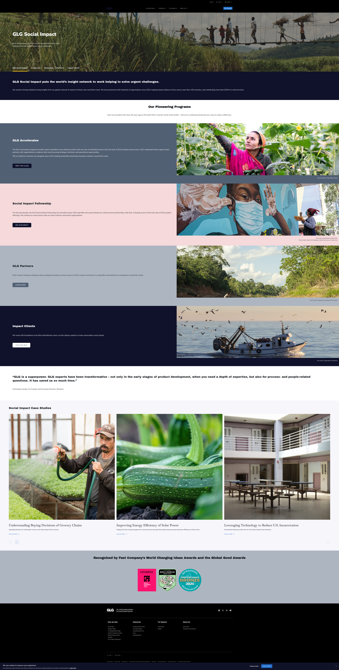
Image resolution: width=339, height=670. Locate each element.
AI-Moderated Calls (114, 631)
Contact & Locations (189, 629)
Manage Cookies (254, 666)
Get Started (227, 8)
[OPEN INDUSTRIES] (165, 8)
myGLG (110, 637)
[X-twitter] (222, 610)
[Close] (336, 666)
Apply (160, 629)
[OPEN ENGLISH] (231, 2)
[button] (10, 542)
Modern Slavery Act (172, 661)
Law (134, 633)
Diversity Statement (162, 661)
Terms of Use (117, 661)
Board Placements (114, 635)
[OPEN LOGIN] (221, 2)
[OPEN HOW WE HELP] (154, 8)
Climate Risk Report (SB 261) (184, 661)
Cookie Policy (124, 661)
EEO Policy (154, 661)
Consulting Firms (138, 631)
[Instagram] (226, 610)
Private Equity (137, 629)
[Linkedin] (219, 610)
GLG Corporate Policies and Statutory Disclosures (139, 661)
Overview (111, 627)
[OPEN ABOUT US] (186, 8)
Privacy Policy (110, 661)
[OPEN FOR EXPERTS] (176, 8)
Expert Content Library (115, 633)
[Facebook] (230, 610)
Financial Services (139, 627)
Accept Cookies (267, 666)
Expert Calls (112, 629)
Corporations (137, 635)
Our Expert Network (114, 639)
